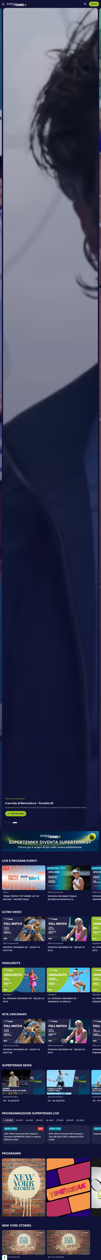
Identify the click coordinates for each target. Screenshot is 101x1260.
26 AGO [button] (50, 1120)
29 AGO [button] (80, 1120)
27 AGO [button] (60, 1120)
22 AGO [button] (9, 1120)
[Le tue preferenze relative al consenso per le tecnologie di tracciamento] (4, 1257)
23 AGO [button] (19, 1120)
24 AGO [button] (29, 1120)
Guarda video (15, 813)
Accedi (94, 4)
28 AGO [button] (70, 1120)
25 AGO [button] (39, 1120)
